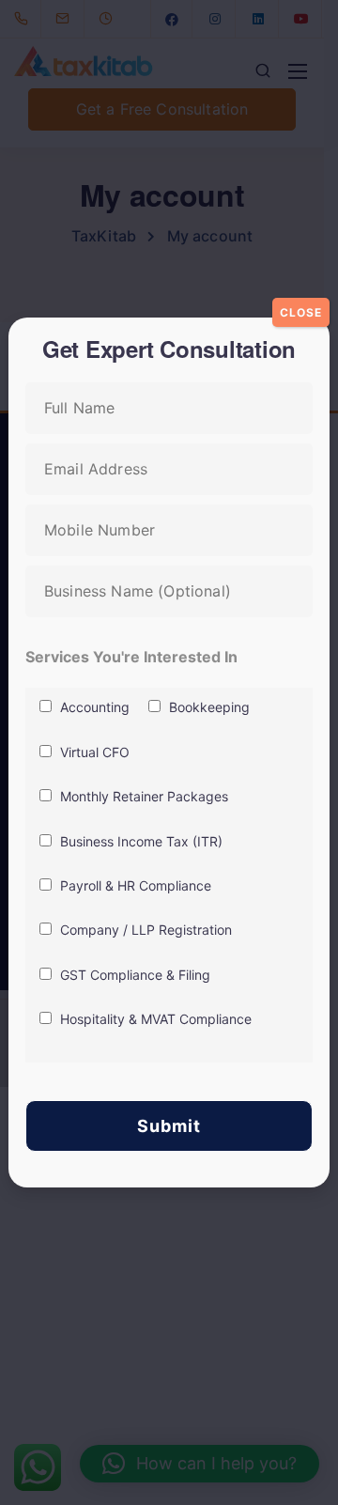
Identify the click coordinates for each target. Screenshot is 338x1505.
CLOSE (301, 312)
